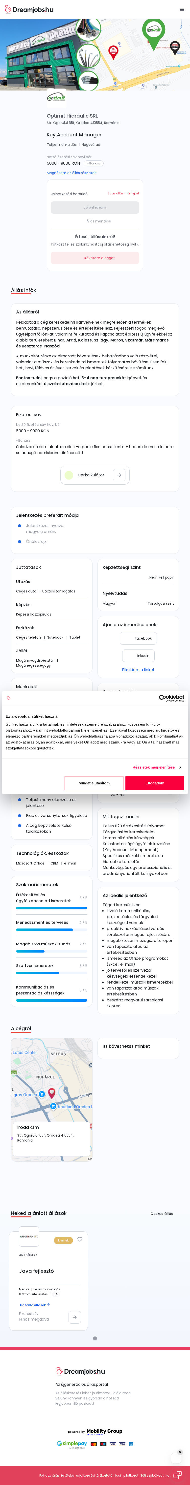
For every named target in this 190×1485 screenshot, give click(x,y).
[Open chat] (177, 1475)
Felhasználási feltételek (56, 1475)
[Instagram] (78, 1415)
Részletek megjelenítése (154, 767)
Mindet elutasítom (94, 783)
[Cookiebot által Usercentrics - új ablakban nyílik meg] (162, 698)
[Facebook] (60, 1415)
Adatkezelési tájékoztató (94, 1475)
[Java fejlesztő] (48, 1281)
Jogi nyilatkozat (126, 1475)
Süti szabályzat (152, 1475)
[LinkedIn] (96, 1415)
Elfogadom (154, 783)
